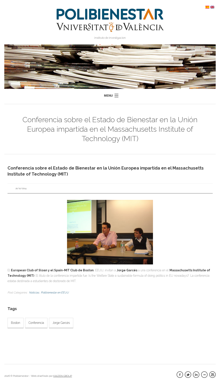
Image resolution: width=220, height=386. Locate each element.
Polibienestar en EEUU (55, 292)
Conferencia (36, 322)
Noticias (34, 292)
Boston (15, 322)
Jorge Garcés (61, 322)
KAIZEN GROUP (62, 375)
